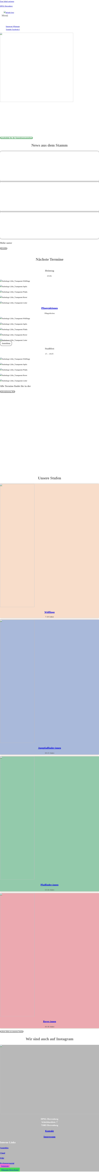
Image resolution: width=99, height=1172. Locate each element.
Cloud (2, 1153)
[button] (6, 16)
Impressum (49, 1136)
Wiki (2, 1158)
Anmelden (4, 1148)
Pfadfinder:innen (49, 884)
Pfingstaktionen (49, 308)
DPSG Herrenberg (6, 6)
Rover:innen (49, 1021)
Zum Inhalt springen (7, 1)
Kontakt (49, 1131)
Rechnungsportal (7, 1163)
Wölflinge (49, 612)
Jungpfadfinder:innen (49, 748)
